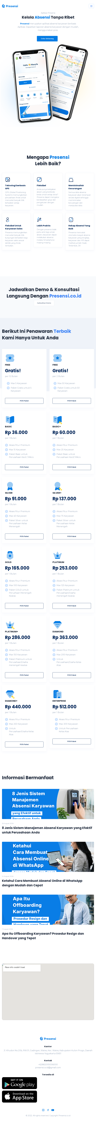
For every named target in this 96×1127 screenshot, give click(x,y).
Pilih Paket (24, 401)
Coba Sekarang (47, 39)
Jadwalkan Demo (44, 303)
